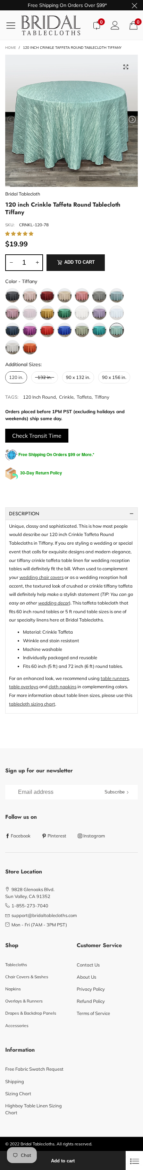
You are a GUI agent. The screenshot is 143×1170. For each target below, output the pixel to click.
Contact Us (88, 965)
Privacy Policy (91, 989)
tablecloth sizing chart (32, 704)
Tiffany (102, 397)
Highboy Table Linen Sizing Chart (33, 1109)
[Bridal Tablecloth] (54, 25)
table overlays (23, 686)
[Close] (134, 1160)
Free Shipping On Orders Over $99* (67, 5)
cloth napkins (62, 686)
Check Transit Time (36, 435)
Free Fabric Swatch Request (34, 1069)
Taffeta (84, 397)
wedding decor (53, 603)
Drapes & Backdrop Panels (30, 1013)
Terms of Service (93, 1013)
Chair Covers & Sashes (26, 976)
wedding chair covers (41, 577)
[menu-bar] (13, 25)
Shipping (14, 1081)
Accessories (16, 1025)
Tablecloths (16, 964)
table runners (115, 678)
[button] (10, 120)
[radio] (12, 295)
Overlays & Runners (24, 1001)
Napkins (13, 988)
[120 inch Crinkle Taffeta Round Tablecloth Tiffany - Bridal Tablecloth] (71, 121)
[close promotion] (134, 5)
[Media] (126, 67)
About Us (86, 977)
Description (24, 513)
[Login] (115, 25)
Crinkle (66, 397)
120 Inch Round (39, 397)
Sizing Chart (18, 1093)
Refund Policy (91, 1001)
